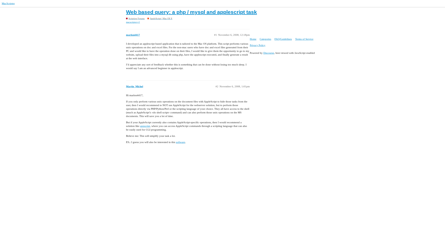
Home (253, 39)
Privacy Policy (257, 45)
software (180, 142)
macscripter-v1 (133, 22)
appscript (145, 126)
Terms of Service (304, 39)
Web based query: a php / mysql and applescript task (191, 12)
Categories (265, 39)
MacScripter (8, 3)
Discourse (268, 53)
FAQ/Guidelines (283, 39)
